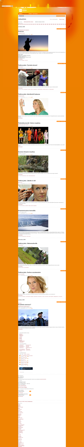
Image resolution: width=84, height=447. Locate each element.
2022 (45, 24)
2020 (41, 24)
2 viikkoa (25, 354)
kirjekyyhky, (32, 296)
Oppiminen (19, 414)
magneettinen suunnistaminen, (38, 296)
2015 (31, 24)
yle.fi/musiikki (20, 417)
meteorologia (27, 267)
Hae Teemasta (35, 13)
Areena (19, 410)
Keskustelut (20, 409)
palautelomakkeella (43, 379)
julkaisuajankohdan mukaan (28, 21)
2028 (57, 24)
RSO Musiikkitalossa (22, 349)
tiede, (23, 267)
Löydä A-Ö (19, 438)
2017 (35, 24)
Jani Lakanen (60, 296)
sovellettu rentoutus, (45, 89)
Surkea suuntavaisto (21, 274)
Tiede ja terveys (60, 63)
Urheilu (19, 405)
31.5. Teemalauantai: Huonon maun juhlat (26, 355)
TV (0, 3)
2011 (23, 24)
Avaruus (21, 31)
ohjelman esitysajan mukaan (40, 21)
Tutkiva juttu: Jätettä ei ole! (27, 180)
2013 (27, 24)
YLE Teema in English (23, 387)
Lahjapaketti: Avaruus (21, 33)
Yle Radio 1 (20, 426)
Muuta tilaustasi (20, 392)
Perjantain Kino (21, 347)
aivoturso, (43, 296)
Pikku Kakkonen (20, 412)
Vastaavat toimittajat (21, 445)
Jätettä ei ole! (20, 182)
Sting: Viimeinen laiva (24, 357)
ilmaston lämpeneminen (32, 175)
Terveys (64, 63)
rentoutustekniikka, (40, 89)
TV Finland (19, 423)
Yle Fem (26, 401)
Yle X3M (19, 434)
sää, (24, 267)
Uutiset (19, 404)
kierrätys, (23, 205)
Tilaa (30, 391)
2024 (49, 24)
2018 (37, 24)
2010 (21, 24)
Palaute (30, 13)
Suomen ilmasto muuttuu (26, 152)
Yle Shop (19, 435)
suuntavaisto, (24, 296)
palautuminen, (26, 89)
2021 (43, 24)
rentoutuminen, (35, 89)
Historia (20, 337)
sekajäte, (29, 205)
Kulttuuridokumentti (21, 346)
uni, (48, 89)
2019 (39, 24)
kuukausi (28, 354)
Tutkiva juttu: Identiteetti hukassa (29, 94)
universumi (26, 60)
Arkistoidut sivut (20, 437)
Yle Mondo (19, 428)
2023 (47, 24)
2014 (29, 24)
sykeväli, (29, 89)
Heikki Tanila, (47, 296)
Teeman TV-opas (25, 13)
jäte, (25, 205)
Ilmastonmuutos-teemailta (26, 210)
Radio (1, 4)
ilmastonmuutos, (24, 175)
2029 (60, 24)
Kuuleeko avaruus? (24, 304)
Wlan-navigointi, (51, 296)
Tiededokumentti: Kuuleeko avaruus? (24, 306)
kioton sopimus (29, 236)
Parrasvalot (27, 346)
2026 (53, 24)
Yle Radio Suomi (20, 425)
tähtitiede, (23, 60)
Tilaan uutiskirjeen (21, 390)
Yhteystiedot (20, 446)
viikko (22, 354)
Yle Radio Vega (20, 432)
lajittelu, (27, 205)
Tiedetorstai (19, 303)
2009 (19, 24)
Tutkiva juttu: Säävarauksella (27, 243)
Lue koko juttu (20, 146)
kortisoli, (32, 89)
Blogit (19, 408)
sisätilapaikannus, (56, 296)
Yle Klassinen (20, 431)
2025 (51, 24)
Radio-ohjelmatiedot (21, 424)
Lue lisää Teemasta (23, 385)
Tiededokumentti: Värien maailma (29, 123)
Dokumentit (58, 121)
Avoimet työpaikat (21, 444)
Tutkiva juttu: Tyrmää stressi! (27, 65)
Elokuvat (20, 334)
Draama (20, 338)
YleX (19, 433)
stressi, (23, 89)
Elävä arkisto (20, 411)
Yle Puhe (19, 429)
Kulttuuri (20, 336)
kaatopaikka (34, 205)
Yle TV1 (19, 401)
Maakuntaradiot (20, 427)
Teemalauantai (28, 349)
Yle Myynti (19, 436)
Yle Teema (19, 421)
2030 (62, 24)
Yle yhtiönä (20, 442)
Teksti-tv (19, 406)
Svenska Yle (2, 7)
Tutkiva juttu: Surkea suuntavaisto (29, 272)
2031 (64, 24)
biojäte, (32, 205)
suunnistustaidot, (28, 296)
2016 (33, 24)
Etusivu (20, 13)
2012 (25, 24)
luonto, (27, 175)
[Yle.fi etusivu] (2, 0)
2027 (55, 24)
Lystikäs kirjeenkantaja (24, 364)
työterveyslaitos (52, 89)
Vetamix (19, 415)
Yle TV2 (22, 401)
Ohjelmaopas (30, 401)
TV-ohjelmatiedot (20, 419)
